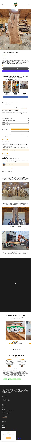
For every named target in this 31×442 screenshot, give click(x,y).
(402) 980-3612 (4, 417)
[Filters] (3, 136)
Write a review (20, 129)
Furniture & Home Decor (5, 399)
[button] (4, 149)
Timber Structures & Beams (6, 400)
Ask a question (20, 130)
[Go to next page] (20, 168)
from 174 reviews (15, 357)
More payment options (15, 72)
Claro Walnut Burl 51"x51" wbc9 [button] (9, 164)
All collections (4, 405)
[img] (15, 356)
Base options (24, 93)
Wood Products (4, 396)
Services (3, 401)
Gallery (3, 404)
